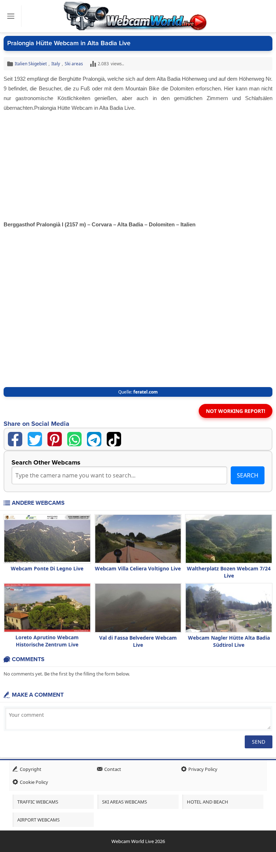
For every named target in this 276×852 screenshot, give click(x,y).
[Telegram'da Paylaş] (94, 439)
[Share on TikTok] (114, 439)
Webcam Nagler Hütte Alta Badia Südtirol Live (229, 641)
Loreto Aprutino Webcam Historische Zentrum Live (47, 641)
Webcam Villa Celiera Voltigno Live (138, 568)
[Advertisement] (138, 166)
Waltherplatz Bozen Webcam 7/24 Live (229, 572)
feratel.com (145, 392)
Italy (55, 64)
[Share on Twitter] (35, 439)
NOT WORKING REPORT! (235, 411)
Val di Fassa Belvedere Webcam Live (138, 641)
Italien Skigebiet (31, 64)
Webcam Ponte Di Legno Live (47, 568)
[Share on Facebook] (15, 439)
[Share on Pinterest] (54, 439)
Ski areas (74, 64)
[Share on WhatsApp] (74, 439)
